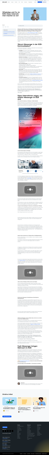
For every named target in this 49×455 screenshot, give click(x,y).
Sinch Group (38, 428)
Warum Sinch (38, 427)
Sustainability (38, 433)
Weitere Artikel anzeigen (7, 416)
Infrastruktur (38, 429)
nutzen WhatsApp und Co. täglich (33, 32)
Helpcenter (28, 429)
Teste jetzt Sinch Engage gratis (24, 360)
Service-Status (29, 430)
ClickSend (18, 435)
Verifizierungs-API (19, 430)
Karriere (38, 431)
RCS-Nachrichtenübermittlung (30, 433)
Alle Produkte (18, 438)
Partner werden (29, 432)
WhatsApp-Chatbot (22, 260)
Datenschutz (24, 453)
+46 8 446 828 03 (4, 441)
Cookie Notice (28, 453)
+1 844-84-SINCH (4, 438)
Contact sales (5, 427)
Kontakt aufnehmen (39, 434)
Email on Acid (18, 433)
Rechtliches (21, 453)
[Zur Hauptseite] (4, 2)
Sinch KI (38, 430)
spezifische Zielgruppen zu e (36, 80)
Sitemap (28, 439)
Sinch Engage (29, 178)
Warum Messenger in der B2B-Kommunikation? (9, 31)
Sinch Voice (18, 427)
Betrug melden (33, 453)
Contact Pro (18, 437)
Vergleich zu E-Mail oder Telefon (35, 324)
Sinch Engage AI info (29, 438)
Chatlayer (18, 436)
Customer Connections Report (30, 436)
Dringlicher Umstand (44, 453)
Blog (27, 437)
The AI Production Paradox (30, 434)
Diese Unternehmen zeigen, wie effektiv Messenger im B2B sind (9, 33)
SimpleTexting (19, 434)
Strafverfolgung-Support (38, 453)
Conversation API (19, 429)
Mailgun (18, 431)
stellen (42, 80)
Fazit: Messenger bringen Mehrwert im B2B (9, 35)
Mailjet (18, 432)
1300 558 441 (4, 448)
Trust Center (28, 428)
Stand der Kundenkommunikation (31, 435)
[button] (35, 0)
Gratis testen (38, 435)
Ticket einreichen (29, 431)
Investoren (38, 432)
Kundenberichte (29, 427)
